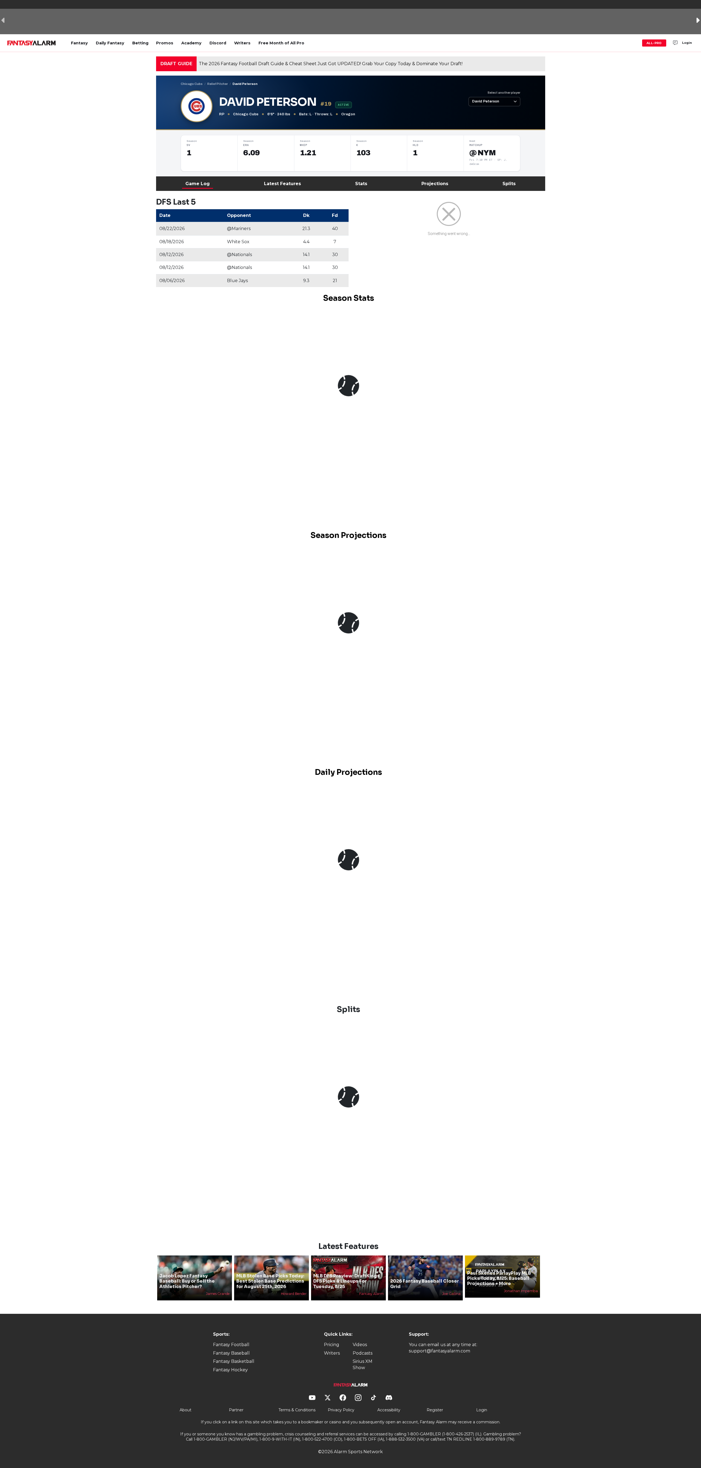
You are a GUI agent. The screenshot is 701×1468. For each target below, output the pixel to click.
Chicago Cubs (192, 83)
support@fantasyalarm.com (439, 1351)
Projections (434, 183)
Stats (361, 183)
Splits (509, 183)
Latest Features (282, 183)
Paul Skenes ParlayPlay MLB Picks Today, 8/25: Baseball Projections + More (499, 1278)
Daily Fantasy (110, 43)
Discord (217, 43)
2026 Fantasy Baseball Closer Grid (424, 1283)
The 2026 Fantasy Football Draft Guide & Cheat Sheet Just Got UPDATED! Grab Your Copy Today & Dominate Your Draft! (330, 63)
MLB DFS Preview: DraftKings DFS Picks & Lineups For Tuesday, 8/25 (346, 1281)
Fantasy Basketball (233, 1361)
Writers (242, 43)
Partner (236, 1409)
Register (435, 1409)
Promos (164, 43)
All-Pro (654, 43)
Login (687, 43)
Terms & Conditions (296, 1409)
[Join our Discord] (675, 43)
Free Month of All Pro (281, 43)
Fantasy (79, 43)
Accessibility (388, 1409)
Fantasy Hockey (230, 1369)
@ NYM (482, 153)
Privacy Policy (341, 1409)
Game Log (197, 183)
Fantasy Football (231, 1344)
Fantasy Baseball (231, 1353)
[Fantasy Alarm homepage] (31, 43)
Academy (191, 43)
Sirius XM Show (362, 1364)
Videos (360, 1344)
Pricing (331, 1344)
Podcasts (362, 1353)
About (185, 1409)
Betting (140, 43)
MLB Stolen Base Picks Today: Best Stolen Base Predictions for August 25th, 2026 (270, 1281)
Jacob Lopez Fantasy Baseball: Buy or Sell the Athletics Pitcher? (187, 1281)
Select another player (503, 92)
